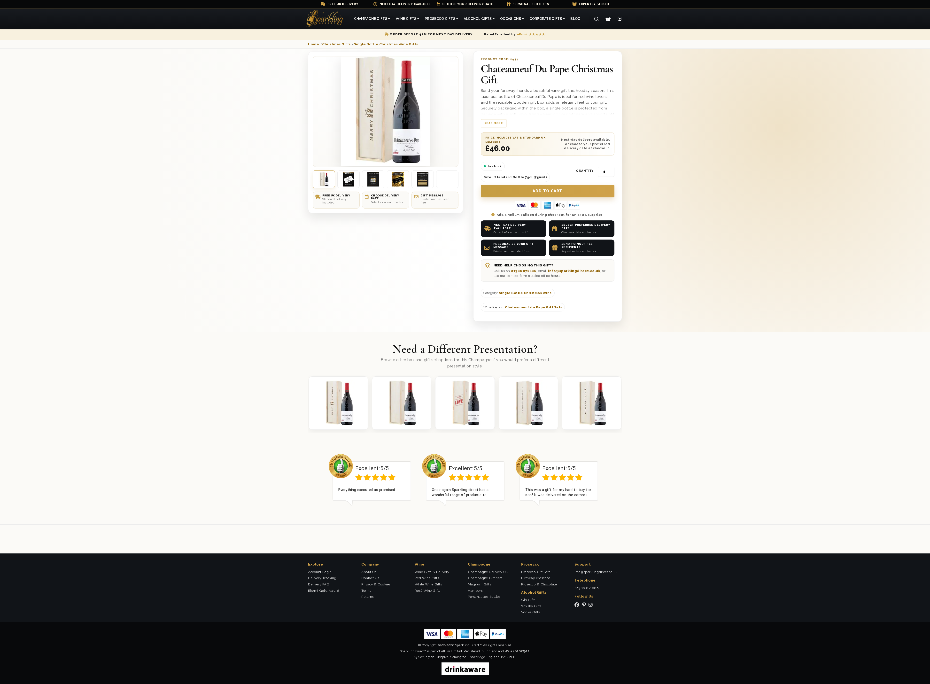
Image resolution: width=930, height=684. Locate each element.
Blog (575, 19)
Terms (366, 590)
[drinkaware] (465, 668)
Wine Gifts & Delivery (432, 572)
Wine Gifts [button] (406, 19)
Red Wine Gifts (427, 578)
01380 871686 (523, 271)
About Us (368, 572)
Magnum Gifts (479, 584)
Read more (493, 123)
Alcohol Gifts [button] (478, 19)
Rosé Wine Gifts (427, 590)
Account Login (320, 572)
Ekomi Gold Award (323, 590)
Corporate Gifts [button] (545, 19)
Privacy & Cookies (375, 584)
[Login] (620, 18)
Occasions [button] (510, 19)
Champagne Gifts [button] (370, 19)
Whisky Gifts (531, 606)
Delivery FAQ (318, 584)
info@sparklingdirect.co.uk (574, 271)
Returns (367, 596)
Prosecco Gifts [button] (440, 19)
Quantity (585, 170)
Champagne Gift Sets (485, 578)
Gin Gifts (528, 600)
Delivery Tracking (322, 578)
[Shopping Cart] (608, 18)
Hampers (475, 590)
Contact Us (370, 578)
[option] (371, 483)
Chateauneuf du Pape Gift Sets (533, 307)
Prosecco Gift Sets (535, 572)
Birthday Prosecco (535, 578)
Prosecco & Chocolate (539, 584)
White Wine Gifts (428, 584)
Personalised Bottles (484, 596)
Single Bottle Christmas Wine (525, 293)
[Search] (596, 18)
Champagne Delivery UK (488, 572)
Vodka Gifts (530, 612)
